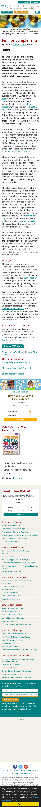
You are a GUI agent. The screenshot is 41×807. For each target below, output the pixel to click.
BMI (4, 98)
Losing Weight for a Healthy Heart (17, 362)
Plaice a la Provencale (10, 621)
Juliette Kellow (20, 44)
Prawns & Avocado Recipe (11, 541)
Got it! (20, 804)
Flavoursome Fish (8, 589)
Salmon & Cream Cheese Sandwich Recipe (17, 677)
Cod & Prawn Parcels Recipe (12, 596)
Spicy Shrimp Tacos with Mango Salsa (15, 529)
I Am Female (12, 411)
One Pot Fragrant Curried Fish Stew (14, 538)
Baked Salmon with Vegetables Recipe (15, 634)
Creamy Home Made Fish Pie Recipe (15, 586)
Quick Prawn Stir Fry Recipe (12, 665)
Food (10, 12)
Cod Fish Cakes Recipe (10, 593)
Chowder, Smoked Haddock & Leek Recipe (17, 624)
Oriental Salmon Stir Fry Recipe (13, 640)
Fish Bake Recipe (8, 643)
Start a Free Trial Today (15, 325)
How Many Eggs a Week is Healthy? (15, 559)
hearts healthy (30, 278)
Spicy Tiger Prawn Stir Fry (11, 599)
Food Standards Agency (13, 309)
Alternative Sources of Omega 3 (16, 368)
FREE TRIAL (24, 2)
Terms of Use (31, 352)
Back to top (6, 352)
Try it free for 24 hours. (12, 340)
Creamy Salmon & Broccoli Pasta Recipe (16, 671)
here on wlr (18, 478)
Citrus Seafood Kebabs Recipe (12, 615)
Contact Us (25, 773)
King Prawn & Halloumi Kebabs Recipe (16, 637)
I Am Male (12, 415)
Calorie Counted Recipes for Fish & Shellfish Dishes (20, 535)
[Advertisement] (20, 740)
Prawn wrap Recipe (9, 668)
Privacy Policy (7, 354)
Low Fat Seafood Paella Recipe (13, 618)
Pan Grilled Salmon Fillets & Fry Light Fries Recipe (19, 650)
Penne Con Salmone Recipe (12, 674)
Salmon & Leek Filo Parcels (11, 525)
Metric (25, 392)
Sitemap (14, 773)
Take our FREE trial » (13, 346)
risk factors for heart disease (18, 151)
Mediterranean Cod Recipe (11, 646)
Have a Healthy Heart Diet (11, 571)
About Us (7, 770)
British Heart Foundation (13, 374)
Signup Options (21, 12)
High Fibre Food (7, 556)
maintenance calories (28, 221)
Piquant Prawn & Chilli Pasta (12, 608)
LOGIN (35, 2)
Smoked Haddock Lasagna (11, 611)
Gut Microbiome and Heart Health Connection (18, 563)
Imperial (16, 392)
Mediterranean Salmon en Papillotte (15, 532)
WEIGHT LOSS (18, 352)
